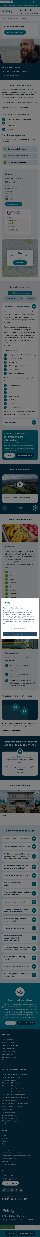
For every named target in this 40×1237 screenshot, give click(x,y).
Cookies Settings (20, 628)
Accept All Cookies (20, 634)
